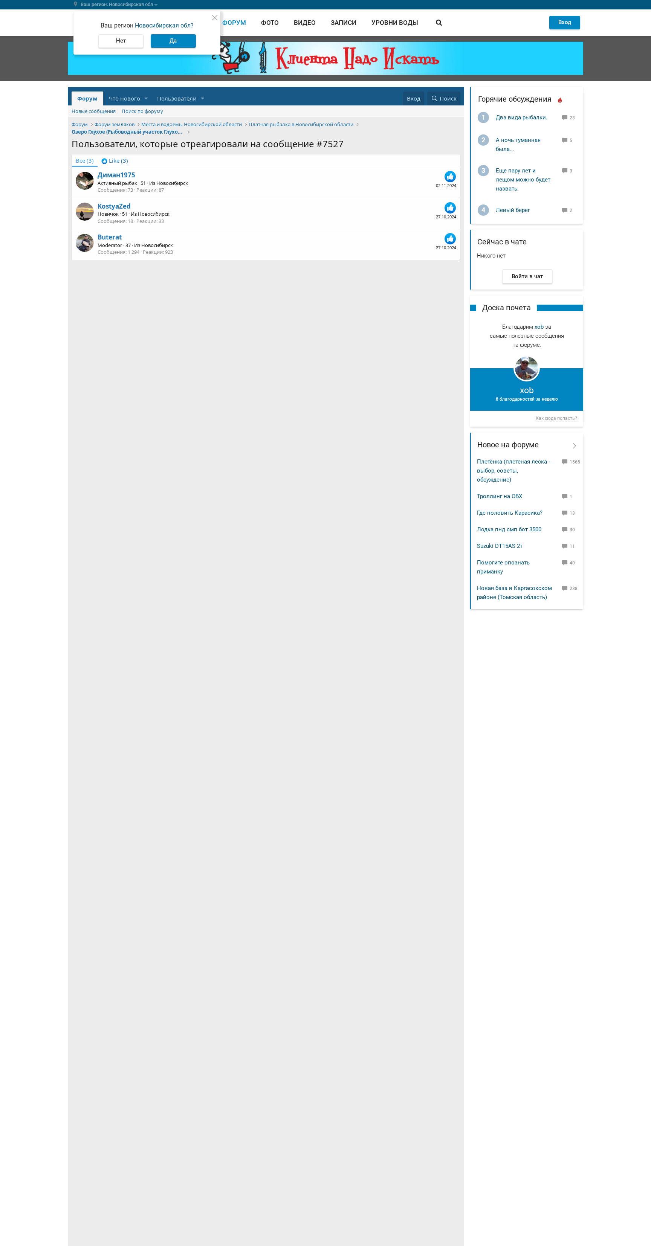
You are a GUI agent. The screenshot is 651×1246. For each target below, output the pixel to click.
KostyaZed (114, 206)
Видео (305, 22)
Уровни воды (394, 22)
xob (539, 326)
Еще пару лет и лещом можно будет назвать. (523, 179)
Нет (121, 40)
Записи (343, 22)
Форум (234, 22)
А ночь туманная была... (518, 145)
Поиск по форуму (142, 111)
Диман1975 (116, 175)
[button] (146, 98)
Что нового (124, 98)
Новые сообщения (94, 111)
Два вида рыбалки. (521, 117)
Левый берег (513, 210)
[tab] (115, 160)
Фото (270, 22)
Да (173, 40)
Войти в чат (527, 276)
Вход (564, 22)
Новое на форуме (508, 444)
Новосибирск (172, 183)
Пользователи (177, 98)
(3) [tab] (85, 160)
